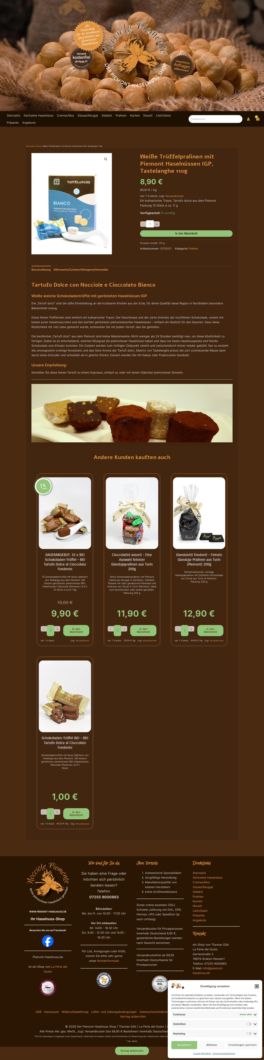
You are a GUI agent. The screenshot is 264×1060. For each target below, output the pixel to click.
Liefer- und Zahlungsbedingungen (114, 1012)
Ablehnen (211, 1045)
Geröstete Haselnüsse (207, 877)
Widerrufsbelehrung (75, 1012)
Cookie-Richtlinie (202, 1053)
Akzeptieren (184, 1045)
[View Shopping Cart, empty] (257, 118)
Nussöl (197, 906)
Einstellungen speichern (242, 1045)
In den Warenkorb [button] (76, 630)
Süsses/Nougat (203, 887)
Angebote (199, 920)
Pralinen (193, 248)
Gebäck (198, 891)
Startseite (30, 146)
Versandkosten (174, 196)
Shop (38, 146)
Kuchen (197, 901)
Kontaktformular (108, 960)
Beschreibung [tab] (41, 269)
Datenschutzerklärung (224, 1053)
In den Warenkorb (186, 233)
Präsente (199, 915)
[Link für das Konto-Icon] (248, 119)
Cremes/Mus (201, 882)
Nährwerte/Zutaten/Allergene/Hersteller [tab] (81, 269)
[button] (257, 986)
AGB (38, 1012)
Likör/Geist (200, 910)
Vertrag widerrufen (133, 1016)
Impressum (51, 1012)
